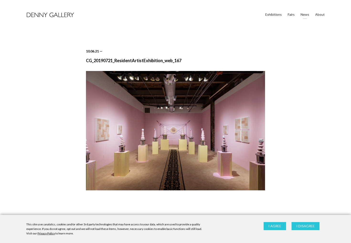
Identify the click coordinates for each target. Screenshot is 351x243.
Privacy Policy (46, 233)
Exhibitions (273, 14)
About (320, 14)
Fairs (291, 14)
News (305, 14)
